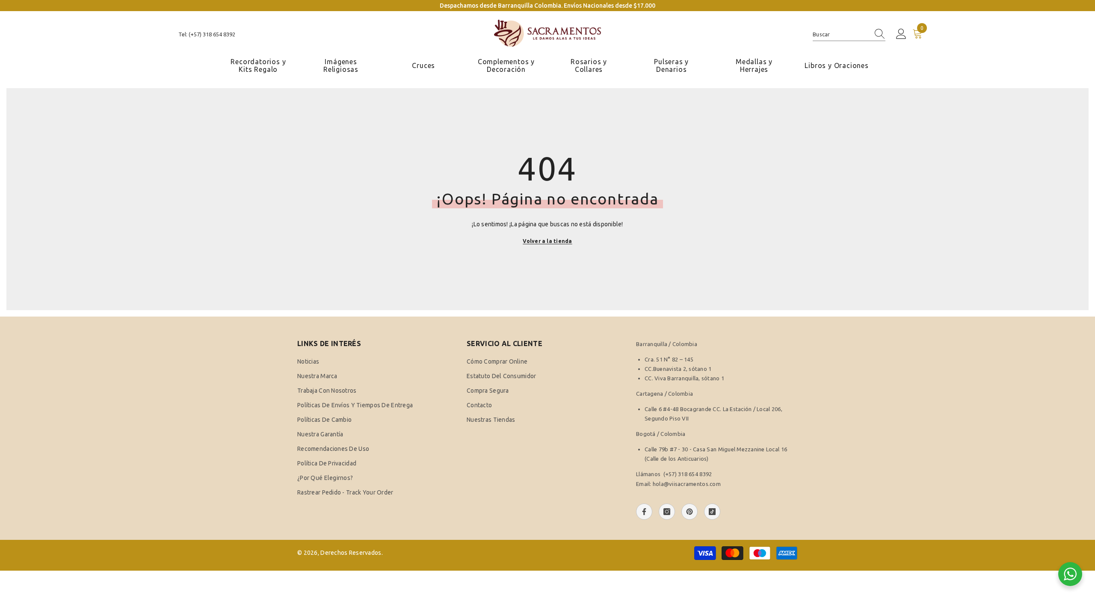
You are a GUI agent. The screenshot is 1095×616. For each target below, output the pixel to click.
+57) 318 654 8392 (688, 474)
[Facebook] (644, 511)
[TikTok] (712, 511)
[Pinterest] (689, 511)
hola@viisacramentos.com (687, 484)
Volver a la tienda (547, 241)
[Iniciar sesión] (901, 34)
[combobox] (841, 34)
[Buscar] (849, 34)
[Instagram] (667, 511)
